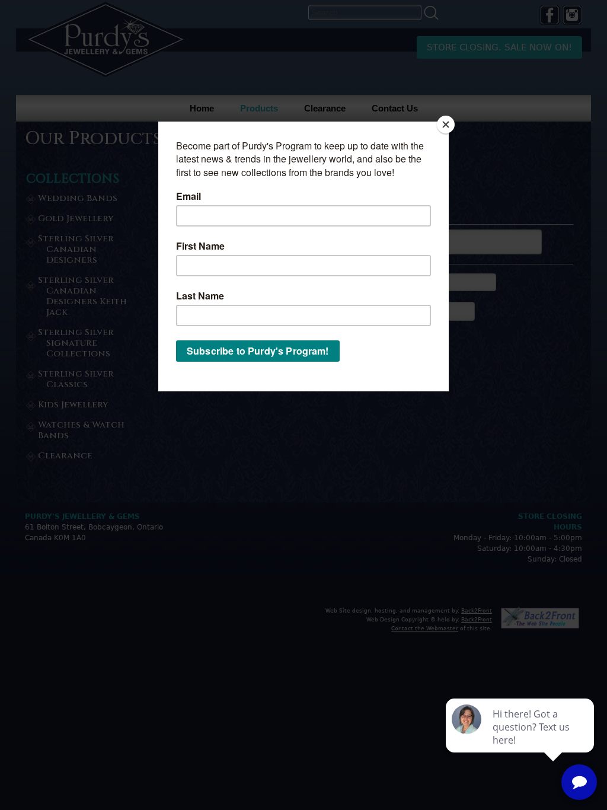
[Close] (446, 124)
